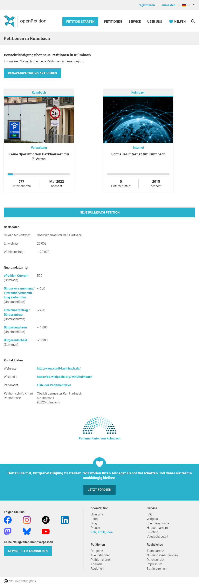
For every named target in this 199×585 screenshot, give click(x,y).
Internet (138, 147)
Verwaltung (39, 147)
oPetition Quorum (16, 275)
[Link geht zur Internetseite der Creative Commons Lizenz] (6, 581)
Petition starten (80, 21)
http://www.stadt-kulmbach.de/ (59, 368)
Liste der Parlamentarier (54, 385)
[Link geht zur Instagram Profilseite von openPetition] (27, 519)
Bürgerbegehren (15, 327)
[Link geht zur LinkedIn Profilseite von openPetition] (65, 519)
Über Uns (154, 21)
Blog (94, 523)
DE (188, 5)
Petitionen (113, 21)
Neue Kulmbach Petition (100, 212)
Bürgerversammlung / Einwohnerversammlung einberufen (19, 293)
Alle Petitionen (100, 555)
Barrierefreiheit (157, 568)
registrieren (147, 5)
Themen (96, 564)
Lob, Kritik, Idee (102, 532)
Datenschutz (155, 560)
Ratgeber (97, 551)
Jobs (94, 519)
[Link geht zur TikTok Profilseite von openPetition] (46, 519)
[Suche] (192, 21)
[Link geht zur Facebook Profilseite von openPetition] (8, 519)
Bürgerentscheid (15, 340)
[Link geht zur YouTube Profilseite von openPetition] (46, 531)
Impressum (154, 564)
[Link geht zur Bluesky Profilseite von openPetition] (27, 531)
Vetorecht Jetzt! (157, 536)
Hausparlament (157, 528)
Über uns (97, 514)
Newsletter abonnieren (28, 551)
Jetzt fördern (99, 490)
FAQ (149, 514)
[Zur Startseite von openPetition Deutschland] (25, 21)
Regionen (97, 568)
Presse (95, 528)
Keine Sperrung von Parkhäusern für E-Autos (38, 156)
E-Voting (152, 532)
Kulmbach (39, 92)
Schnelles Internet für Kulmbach (138, 154)
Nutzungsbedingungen (162, 555)
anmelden (168, 5)
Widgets (152, 519)
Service (134, 21)
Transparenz (155, 551)
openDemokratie (158, 523)
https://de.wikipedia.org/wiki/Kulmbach (64, 377)
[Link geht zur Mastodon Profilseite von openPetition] (8, 531)
